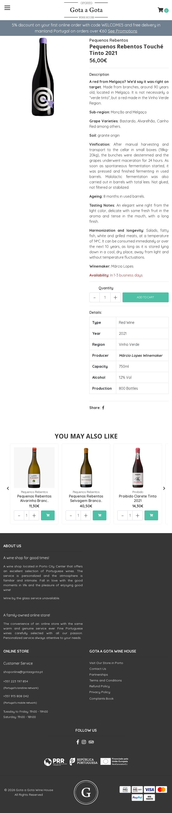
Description (99, 74)
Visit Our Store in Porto (106, 663)
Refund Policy (99, 686)
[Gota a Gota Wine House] (86, 10)
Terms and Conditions (105, 680)
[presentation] (7, 488)
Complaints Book (101, 698)
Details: (95, 312)
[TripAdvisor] (91, 743)
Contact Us (97, 669)
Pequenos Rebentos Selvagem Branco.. (86, 498)
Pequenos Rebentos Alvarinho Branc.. (34, 498)
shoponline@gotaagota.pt (23, 672)
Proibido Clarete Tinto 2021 (138, 498)
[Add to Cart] (48, 515)
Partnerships (98, 674)
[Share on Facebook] (103, 407)
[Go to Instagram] (84, 743)
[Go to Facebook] (78, 743)
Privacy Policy (99, 692)
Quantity (106, 288)
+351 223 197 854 (15, 681)
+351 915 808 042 (16, 696)
